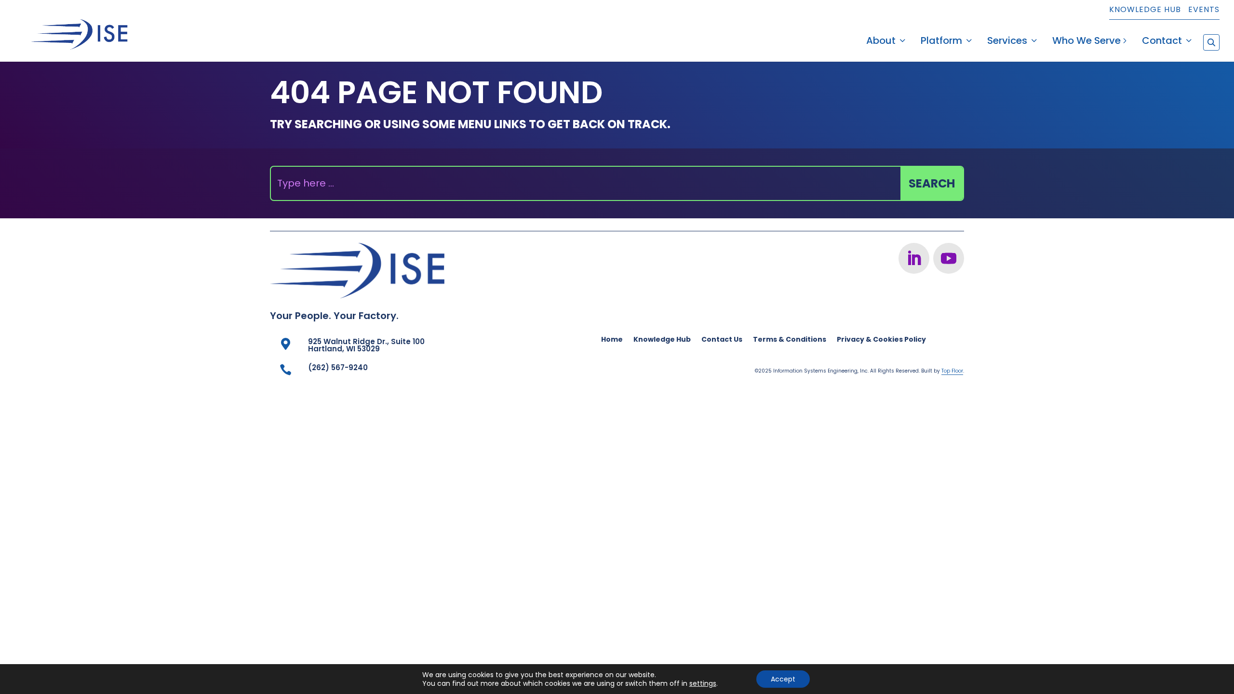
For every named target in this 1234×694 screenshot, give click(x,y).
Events (1204, 10)
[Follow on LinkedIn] (914, 258)
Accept (783, 679)
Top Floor (952, 370)
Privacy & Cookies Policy (881, 340)
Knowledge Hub (1145, 10)
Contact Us (721, 340)
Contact (1162, 42)
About (881, 42)
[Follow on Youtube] (948, 258)
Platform (941, 42)
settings (702, 683)
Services (1007, 42)
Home (612, 340)
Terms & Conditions (789, 340)
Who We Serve (1086, 42)
